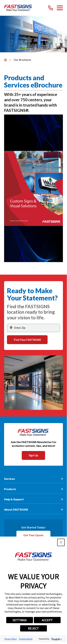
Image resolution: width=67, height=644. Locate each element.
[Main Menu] (60, 8)
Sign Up (33, 455)
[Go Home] (5, 59)
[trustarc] (56, 639)
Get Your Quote (33, 535)
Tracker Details (25, 638)
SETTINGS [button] (20, 620)
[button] (61, 542)
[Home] (18, 8)
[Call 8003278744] (50, 7)
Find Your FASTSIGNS (27, 339)
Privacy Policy (10, 638)
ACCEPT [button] (47, 620)
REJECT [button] (33, 628)
